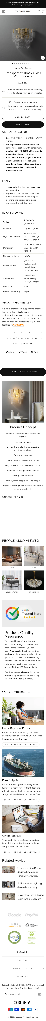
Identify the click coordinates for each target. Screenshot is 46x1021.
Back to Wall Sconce (25, 372)
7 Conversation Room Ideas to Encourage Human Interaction (29, 871)
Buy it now (23, 124)
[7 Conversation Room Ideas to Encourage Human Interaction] (8, 869)
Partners (22, 977)
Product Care (23, 332)
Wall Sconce (26, 68)
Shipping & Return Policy (23, 338)
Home (16, 68)
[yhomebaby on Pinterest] (24, 1002)
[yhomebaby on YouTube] (20, 1002)
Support (22, 960)
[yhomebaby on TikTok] (29, 1002)
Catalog (22, 952)
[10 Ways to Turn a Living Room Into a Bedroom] (8, 896)
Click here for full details (21, 744)
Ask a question (23, 344)
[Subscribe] (39, 994)
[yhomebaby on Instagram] (15, 1002)
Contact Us (18, 324)
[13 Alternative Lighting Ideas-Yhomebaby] (8, 885)
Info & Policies (22, 968)
